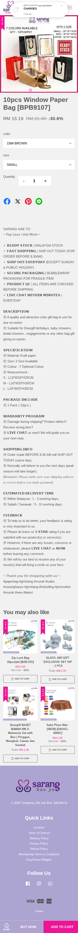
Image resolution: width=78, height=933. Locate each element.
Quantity (9, 176)
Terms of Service (39, 833)
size (6, 155)
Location (39, 827)
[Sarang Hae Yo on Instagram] (39, 885)
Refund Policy (39, 849)
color (6, 134)
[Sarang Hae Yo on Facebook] (28, 885)
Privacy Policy (39, 843)
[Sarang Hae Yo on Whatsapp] (50, 885)
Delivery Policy (39, 838)
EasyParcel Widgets (39, 859)
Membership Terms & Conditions (39, 854)
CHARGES (30, 8)
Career (39, 911)
